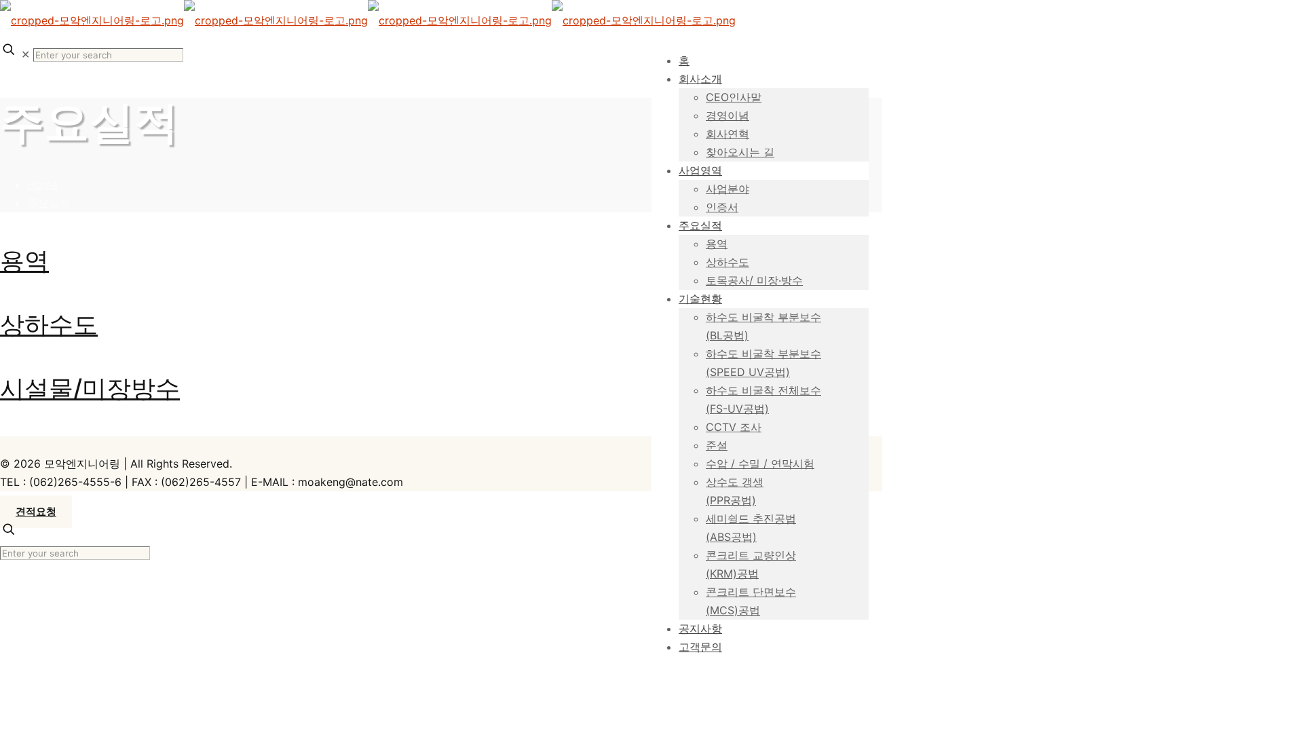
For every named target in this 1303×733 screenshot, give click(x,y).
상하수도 (49, 324)
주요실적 (49, 203)
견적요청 (36, 512)
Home (42, 184)
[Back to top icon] (15, 446)
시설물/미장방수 (90, 388)
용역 (24, 261)
